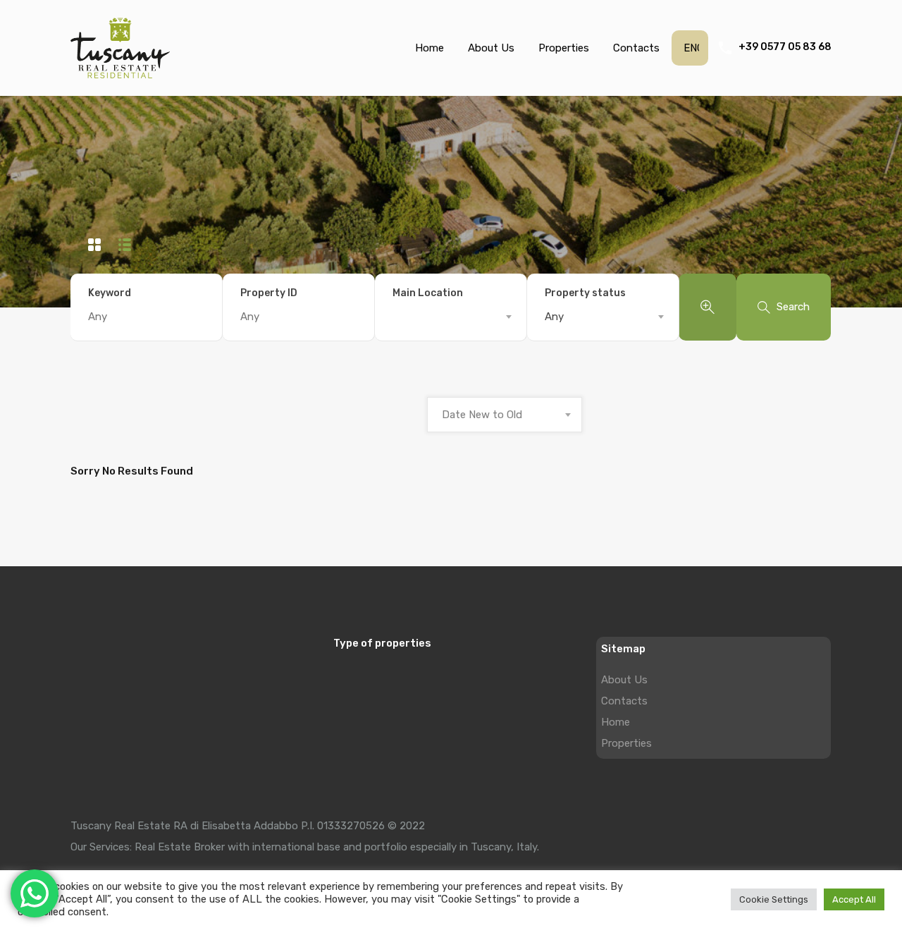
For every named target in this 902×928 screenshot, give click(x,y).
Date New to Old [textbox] (482, 414)
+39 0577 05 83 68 (785, 47)
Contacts (636, 48)
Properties (563, 48)
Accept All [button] (854, 899)
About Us (491, 48)
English (691, 48)
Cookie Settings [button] (773, 899)
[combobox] (450, 316)
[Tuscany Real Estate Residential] (120, 72)
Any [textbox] (554, 316)
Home (429, 48)
